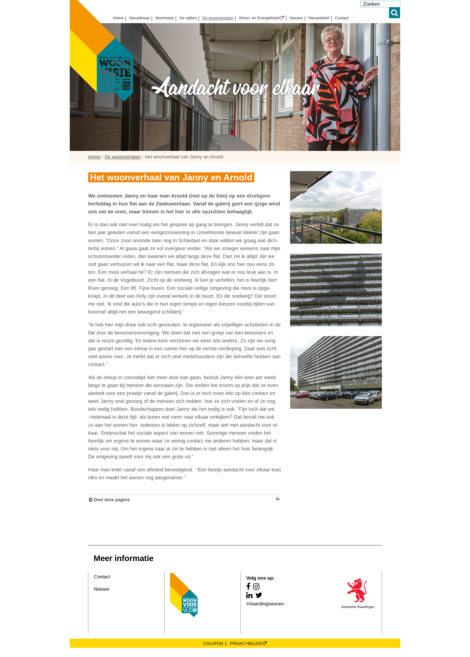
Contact (342, 18)
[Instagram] (257, 587)
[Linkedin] (250, 596)
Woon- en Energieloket (259, 17)
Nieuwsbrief (318, 18)
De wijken (188, 18)
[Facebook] (249, 587)
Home (118, 18)
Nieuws (296, 18)
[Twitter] (260, 596)
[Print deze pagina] (277, 499)
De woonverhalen (217, 18)
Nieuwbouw (139, 18)
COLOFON (213, 643)
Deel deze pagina (111, 499)
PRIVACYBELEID (246, 643)
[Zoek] (394, 12)
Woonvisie (164, 18)
